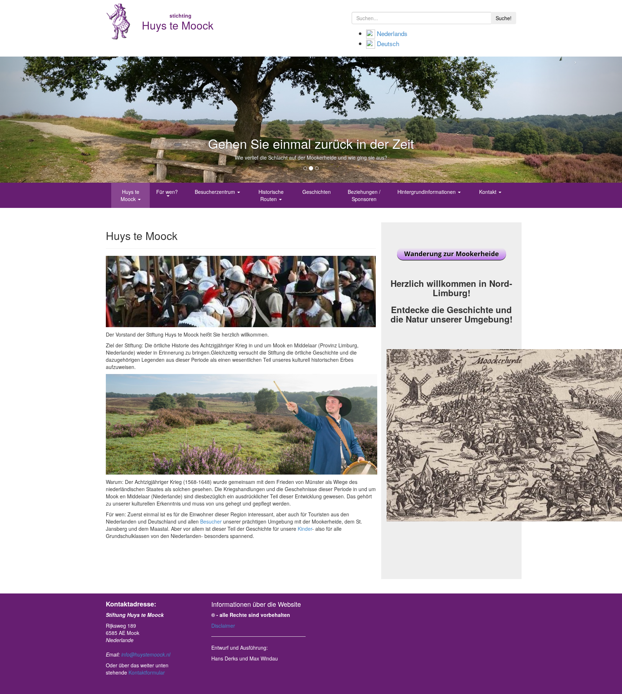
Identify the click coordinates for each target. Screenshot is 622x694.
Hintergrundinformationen (427, 191)
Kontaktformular (147, 672)
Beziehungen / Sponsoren (364, 195)
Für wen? (167, 191)
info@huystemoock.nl (145, 654)
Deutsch (388, 43)
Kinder (305, 528)
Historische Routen (271, 195)
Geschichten (316, 191)
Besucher (211, 521)
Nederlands (392, 33)
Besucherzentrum (215, 191)
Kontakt (488, 191)
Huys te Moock (130, 195)
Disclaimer (223, 625)
